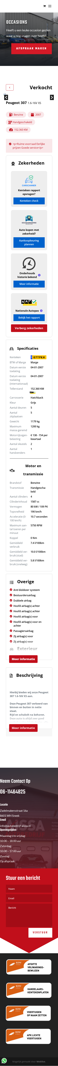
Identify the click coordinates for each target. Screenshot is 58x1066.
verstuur (40, 932)
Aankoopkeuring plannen (29, 242)
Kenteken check (29, 200)
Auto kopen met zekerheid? (29, 231)
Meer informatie (29, 284)
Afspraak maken (31, 48)
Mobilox (41, 1061)
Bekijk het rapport (29, 317)
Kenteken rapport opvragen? (29, 192)
